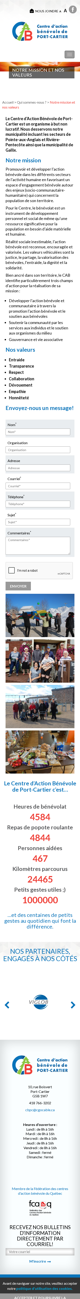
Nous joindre (46, 11)
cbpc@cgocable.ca (40, 1110)
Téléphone (16, 496)
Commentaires (19, 532)
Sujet (12, 514)
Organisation (18, 443)
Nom (12, 424)
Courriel (14, 478)
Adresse (14, 460)
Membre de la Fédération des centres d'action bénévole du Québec (40, 1190)
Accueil (8, 102)
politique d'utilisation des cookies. (44, 1288)
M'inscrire (37, 1261)
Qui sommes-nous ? (31, 102)
